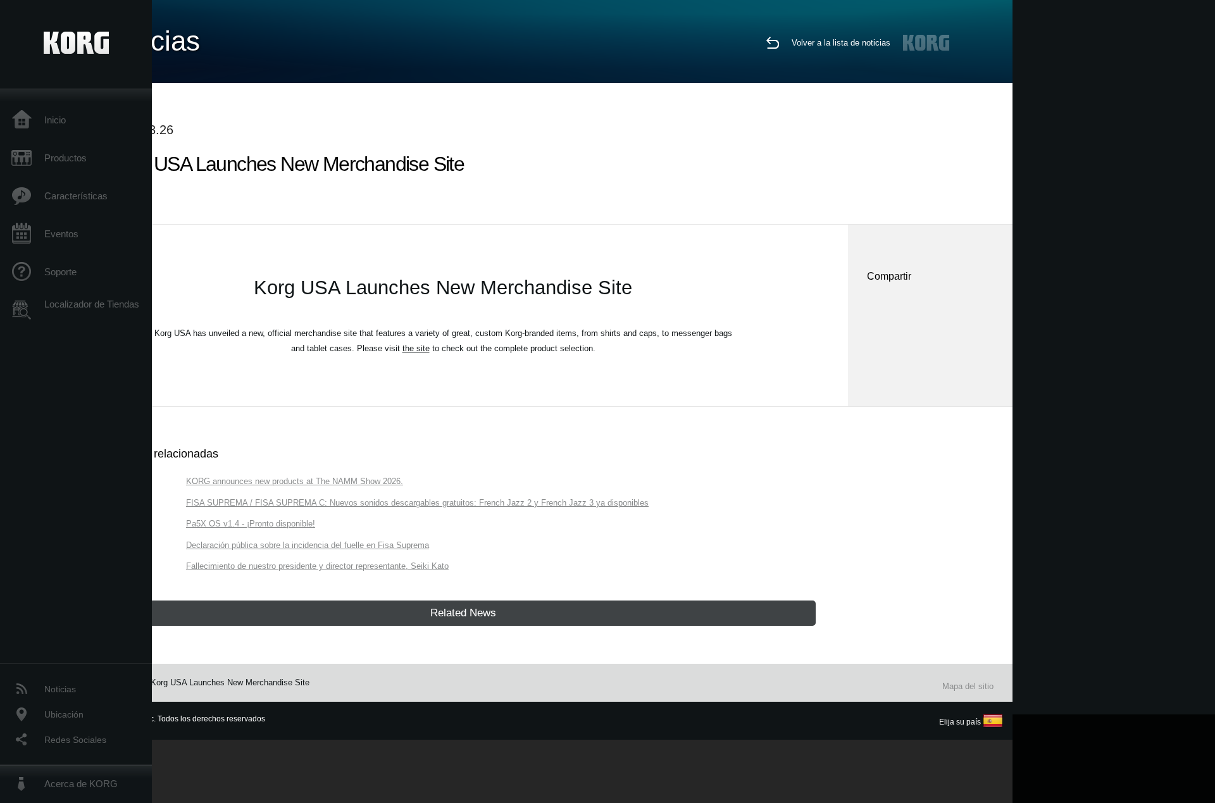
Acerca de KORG (81, 783)
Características (76, 195)
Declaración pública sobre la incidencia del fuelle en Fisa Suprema (307, 545)
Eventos (61, 233)
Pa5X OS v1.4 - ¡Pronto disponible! (250, 523)
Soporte (60, 271)
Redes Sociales (75, 740)
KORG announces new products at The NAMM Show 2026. (294, 481)
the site (416, 348)
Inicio (55, 120)
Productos (65, 158)
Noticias (60, 689)
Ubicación (64, 714)
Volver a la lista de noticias (841, 42)
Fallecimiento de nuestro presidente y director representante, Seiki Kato (317, 566)
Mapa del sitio (968, 686)
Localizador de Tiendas (91, 304)
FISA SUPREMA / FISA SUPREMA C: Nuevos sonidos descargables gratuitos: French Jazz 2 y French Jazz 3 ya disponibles (417, 502)
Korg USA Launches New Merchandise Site (230, 682)
